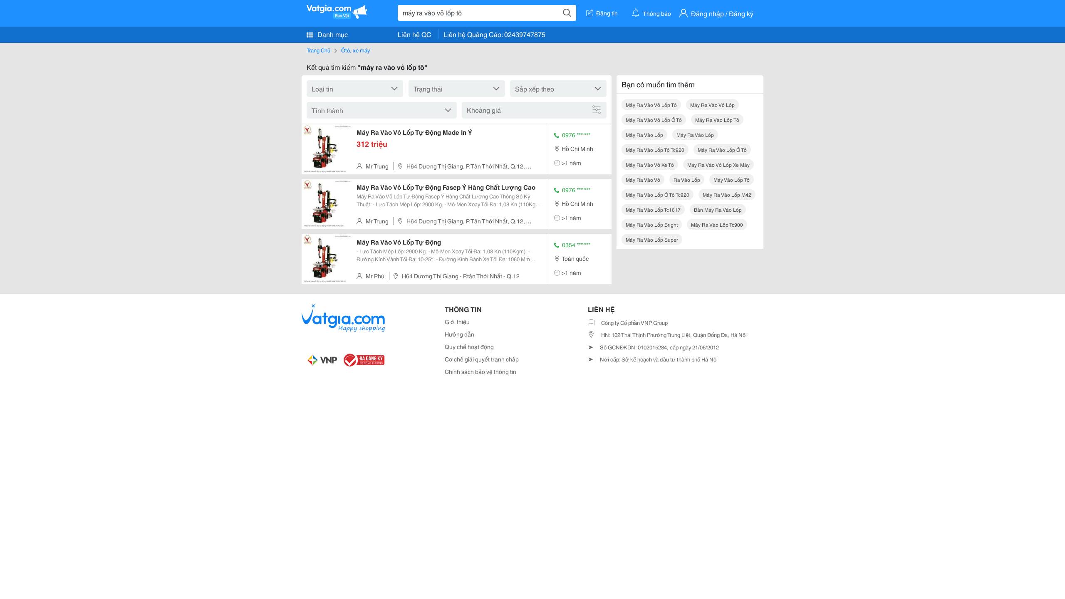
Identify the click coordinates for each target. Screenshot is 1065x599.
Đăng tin (607, 13)
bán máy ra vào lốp (718, 209)
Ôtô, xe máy (355, 50)
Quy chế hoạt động (469, 346)
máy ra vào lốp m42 (727, 194)
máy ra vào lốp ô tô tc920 (657, 194)
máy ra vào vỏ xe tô (650, 164)
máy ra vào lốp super (652, 239)
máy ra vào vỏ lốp (712, 104)
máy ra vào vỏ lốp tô (651, 104)
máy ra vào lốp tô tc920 (655, 149)
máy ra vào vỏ (643, 179)
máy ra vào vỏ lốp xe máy (718, 164)
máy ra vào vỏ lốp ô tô (654, 119)
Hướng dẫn (459, 334)
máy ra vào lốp (644, 134)
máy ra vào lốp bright (652, 224)
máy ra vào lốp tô (717, 119)
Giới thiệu (457, 321)
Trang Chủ (318, 50)
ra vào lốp (687, 179)
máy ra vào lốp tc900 (717, 224)
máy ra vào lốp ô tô (722, 149)
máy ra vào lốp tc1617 (653, 209)
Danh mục (332, 34)
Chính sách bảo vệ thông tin (480, 371)
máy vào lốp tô (731, 179)
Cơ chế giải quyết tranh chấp (482, 359)
